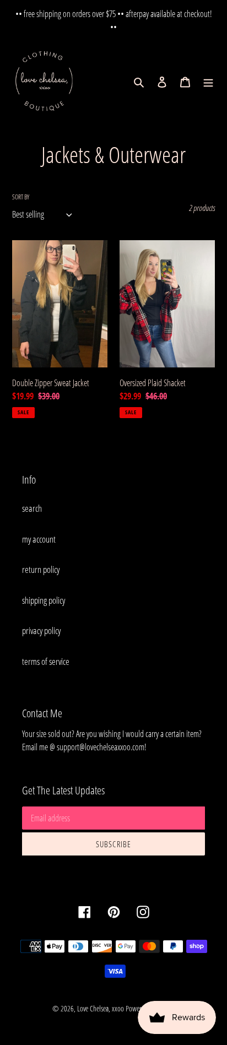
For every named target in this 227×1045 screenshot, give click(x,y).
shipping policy (43, 600)
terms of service (45, 661)
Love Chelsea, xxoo (100, 1008)
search (32, 508)
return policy (41, 569)
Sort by (20, 197)
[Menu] (208, 81)
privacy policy (41, 630)
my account (39, 539)
